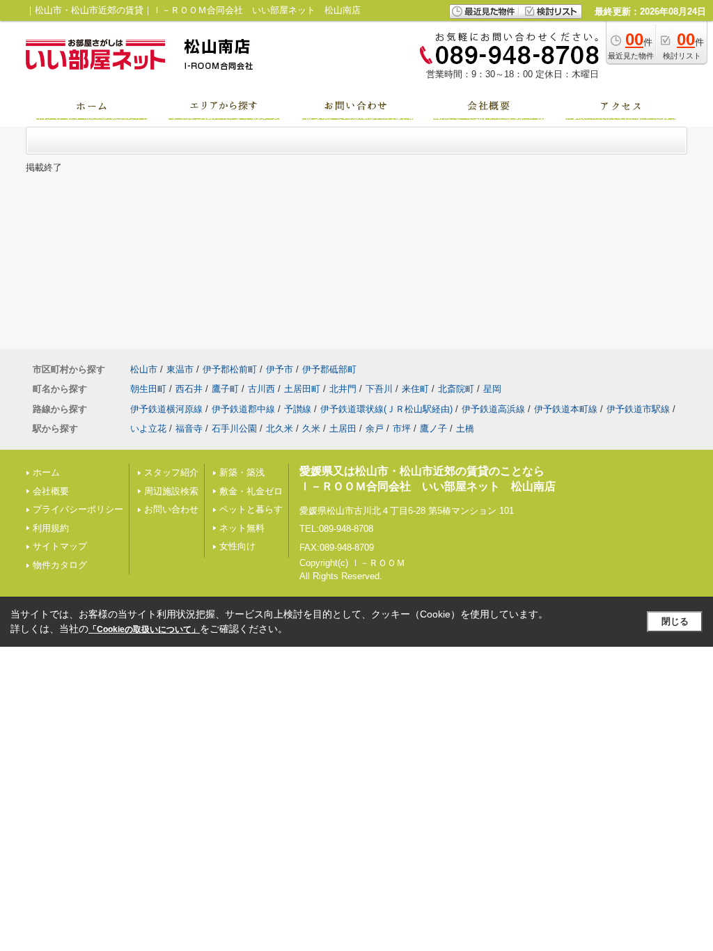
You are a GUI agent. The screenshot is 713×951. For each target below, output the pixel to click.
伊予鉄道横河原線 (166, 409)
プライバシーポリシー (78, 509)
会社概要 (51, 491)
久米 (311, 428)
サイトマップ (60, 546)
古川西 (261, 389)
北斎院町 (456, 389)
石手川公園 (234, 428)
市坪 (402, 428)
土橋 (465, 428)
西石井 (189, 389)
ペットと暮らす (251, 509)
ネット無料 (242, 528)
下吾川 (379, 389)
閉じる (675, 621)
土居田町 (302, 389)
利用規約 (51, 528)
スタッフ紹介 (171, 472)
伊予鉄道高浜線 (493, 409)
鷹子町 (225, 389)
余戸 (375, 428)
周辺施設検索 (171, 491)
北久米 (279, 428)
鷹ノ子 (433, 428)
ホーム (46, 472)
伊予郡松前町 (230, 369)
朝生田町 (148, 389)
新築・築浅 (242, 472)
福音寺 (189, 428)
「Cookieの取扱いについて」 (144, 629)
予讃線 (297, 409)
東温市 (180, 369)
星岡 (492, 389)
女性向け (237, 546)
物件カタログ (60, 565)
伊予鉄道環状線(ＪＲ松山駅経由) (386, 409)
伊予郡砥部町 (329, 369)
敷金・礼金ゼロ (251, 491)
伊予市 (279, 369)
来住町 (415, 389)
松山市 (143, 369)
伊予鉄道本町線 (565, 409)
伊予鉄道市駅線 (638, 409)
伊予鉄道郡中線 (243, 409)
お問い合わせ (171, 509)
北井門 (342, 389)
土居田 (342, 428)
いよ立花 (148, 428)
